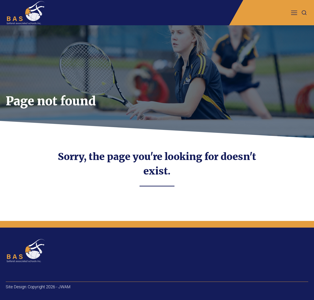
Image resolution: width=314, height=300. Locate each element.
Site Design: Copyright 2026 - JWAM (38, 286)
